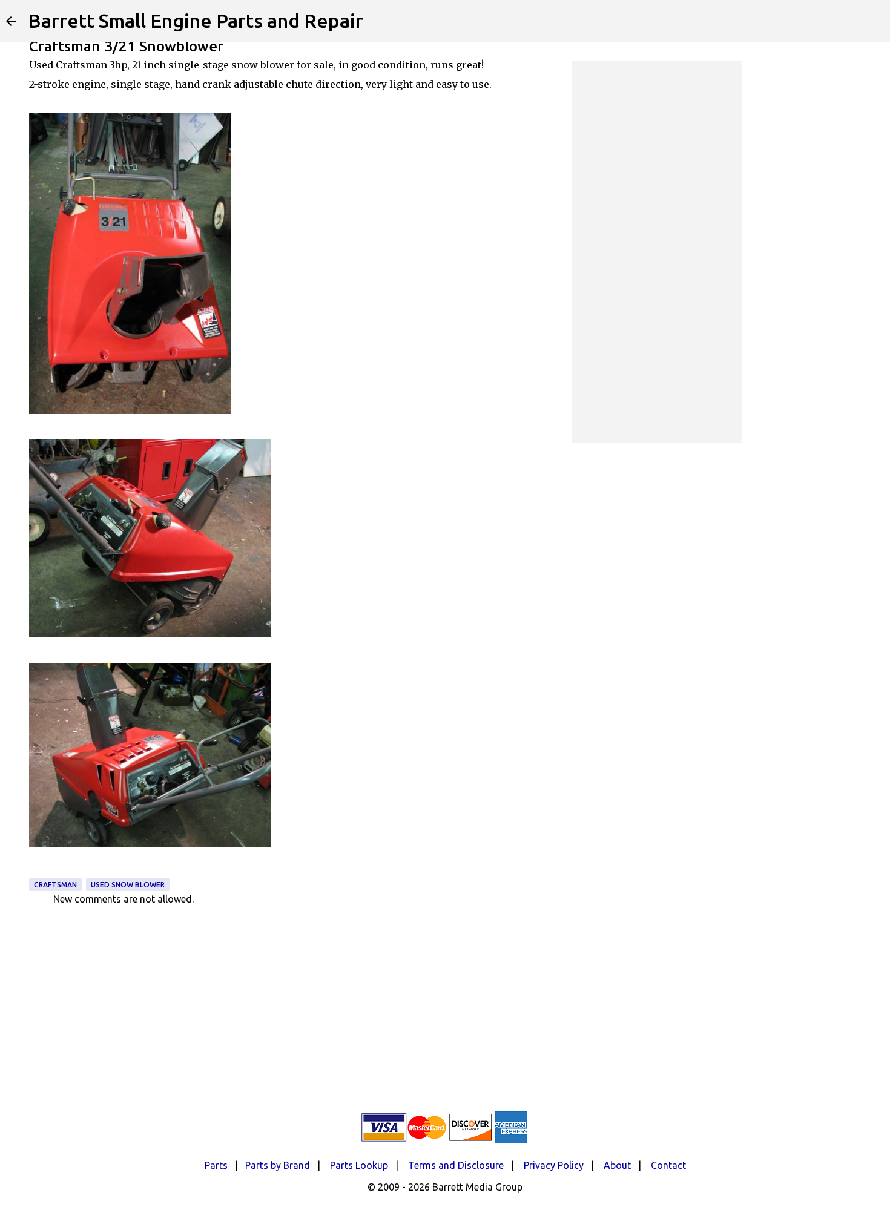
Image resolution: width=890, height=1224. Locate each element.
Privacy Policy (554, 1165)
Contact (668, 1165)
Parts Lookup (359, 1165)
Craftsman (55, 885)
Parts (216, 1165)
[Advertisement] (657, 251)
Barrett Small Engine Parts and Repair (195, 20)
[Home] (11, 21)
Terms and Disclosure (456, 1165)
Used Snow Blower (128, 885)
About (617, 1165)
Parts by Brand (277, 1165)
